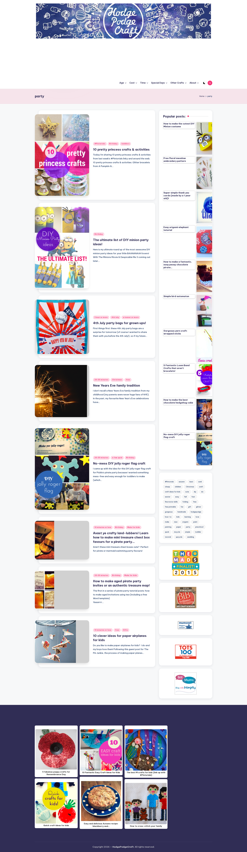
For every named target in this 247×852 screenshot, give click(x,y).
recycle (177, 532)
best (191, 482)
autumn (182, 482)
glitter (198, 507)
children (178, 487)
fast (193, 497)
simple (187, 532)
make (167, 522)
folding (185, 502)
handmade (182, 512)
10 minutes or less (103, 527)
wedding (190, 537)
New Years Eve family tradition (116, 385)
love (197, 517)
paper (178, 527)
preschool (199, 527)
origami (185, 522)
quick (167, 532)
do (202, 492)
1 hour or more (101, 317)
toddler (198, 532)
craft (201, 487)
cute (187, 492)
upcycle (179, 537)
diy (195, 492)
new (175, 522)
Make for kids (133, 527)
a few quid (117, 458)
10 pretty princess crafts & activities (121, 149)
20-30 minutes (101, 380)
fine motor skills (171, 502)
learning (187, 517)
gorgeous (169, 512)
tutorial (168, 537)
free (128, 380)
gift (189, 507)
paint (195, 522)
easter (167, 497)
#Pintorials (100, 144)
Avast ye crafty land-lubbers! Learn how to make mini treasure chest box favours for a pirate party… (121, 537)
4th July (115, 317)
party (188, 527)
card (200, 482)
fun (182, 507)
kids (178, 517)
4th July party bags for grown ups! (119, 323)
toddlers (125, 144)
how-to (168, 517)
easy (177, 497)
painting (168, 527)
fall (185, 497)
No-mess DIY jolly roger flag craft (119, 463)
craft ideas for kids (172, 492)
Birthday (113, 144)
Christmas (117, 380)
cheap (167, 487)
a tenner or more (131, 317)
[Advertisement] (123, 58)
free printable (170, 507)
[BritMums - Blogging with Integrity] (186, 683)
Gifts (125, 630)
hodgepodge (196, 512)
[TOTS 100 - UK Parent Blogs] (185, 651)
